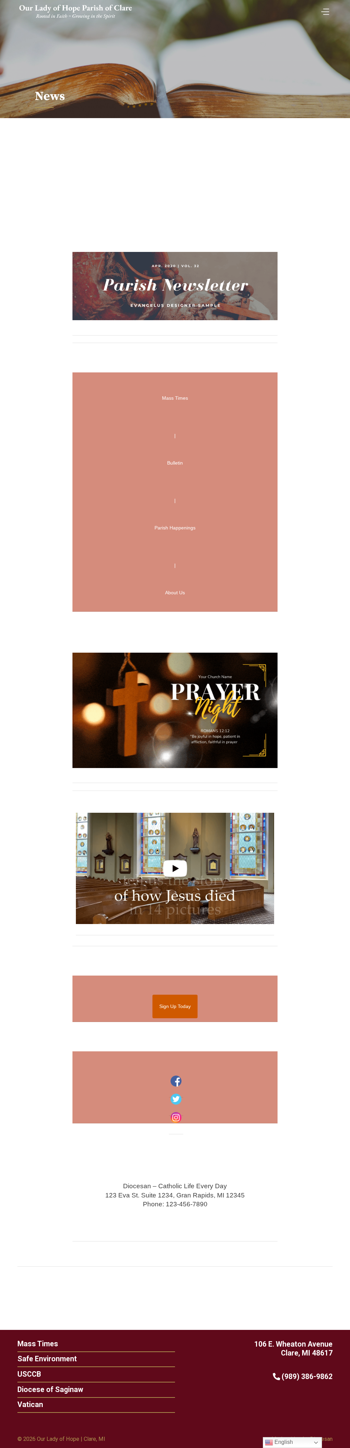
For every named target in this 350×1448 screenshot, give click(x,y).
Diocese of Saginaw (50, 1389)
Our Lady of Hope (58, 1439)
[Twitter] (176, 1099)
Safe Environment (47, 1359)
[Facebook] (176, 1081)
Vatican (30, 1404)
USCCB (29, 1374)
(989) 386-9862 (306, 1376)
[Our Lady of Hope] (75, 20)
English (283, 1442)
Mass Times (37, 1344)
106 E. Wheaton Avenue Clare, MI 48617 (293, 1349)
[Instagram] (176, 1117)
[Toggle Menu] (323, 9)
